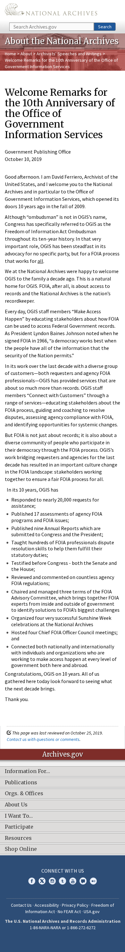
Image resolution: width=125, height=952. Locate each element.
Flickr (93, 881)
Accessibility (47, 905)
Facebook (32, 881)
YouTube (73, 881)
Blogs (83, 881)
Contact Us (21, 905)
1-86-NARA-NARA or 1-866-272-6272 (63, 927)
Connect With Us (62, 870)
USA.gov (92, 911)
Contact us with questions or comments (43, 739)
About (26, 54)
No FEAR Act (69, 911)
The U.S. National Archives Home (51, 10)
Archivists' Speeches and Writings (69, 54)
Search (105, 27)
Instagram (52, 881)
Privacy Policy (75, 905)
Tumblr (62, 881)
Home (10, 54)
